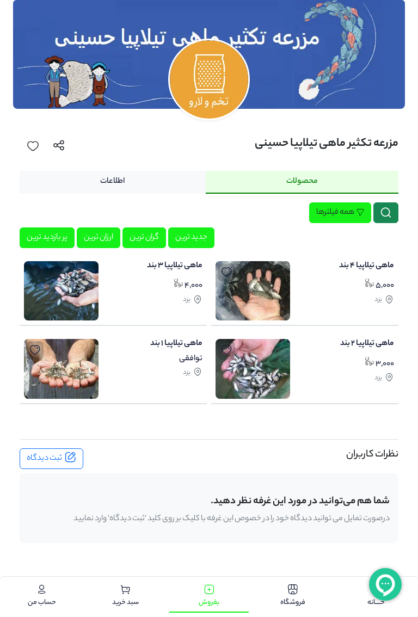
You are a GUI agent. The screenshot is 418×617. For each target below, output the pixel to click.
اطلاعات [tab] (112, 181)
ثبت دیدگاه (44, 458)
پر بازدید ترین (47, 237)
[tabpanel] (209, 305)
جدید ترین (191, 237)
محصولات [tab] (302, 181)
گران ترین (144, 237)
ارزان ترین (98, 237)
